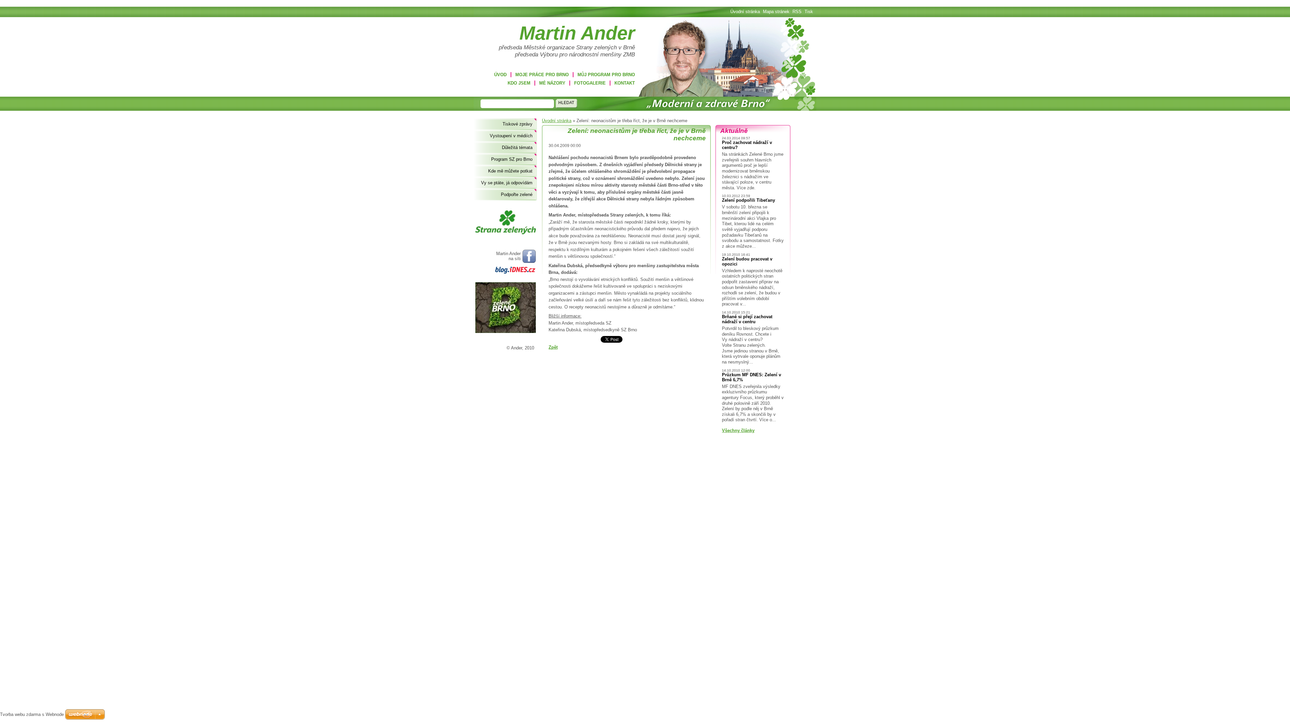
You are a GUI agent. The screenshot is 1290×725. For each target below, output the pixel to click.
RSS (797, 11)
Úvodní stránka (556, 120)
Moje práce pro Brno (542, 74)
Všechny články (738, 430)
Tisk (809, 11)
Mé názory (552, 83)
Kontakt (624, 83)
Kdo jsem (519, 83)
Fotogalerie (590, 83)
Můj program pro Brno (606, 74)
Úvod (500, 74)
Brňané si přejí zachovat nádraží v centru (747, 319)
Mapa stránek (776, 11)
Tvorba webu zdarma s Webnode (32, 714)
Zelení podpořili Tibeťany (748, 200)
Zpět (553, 347)
